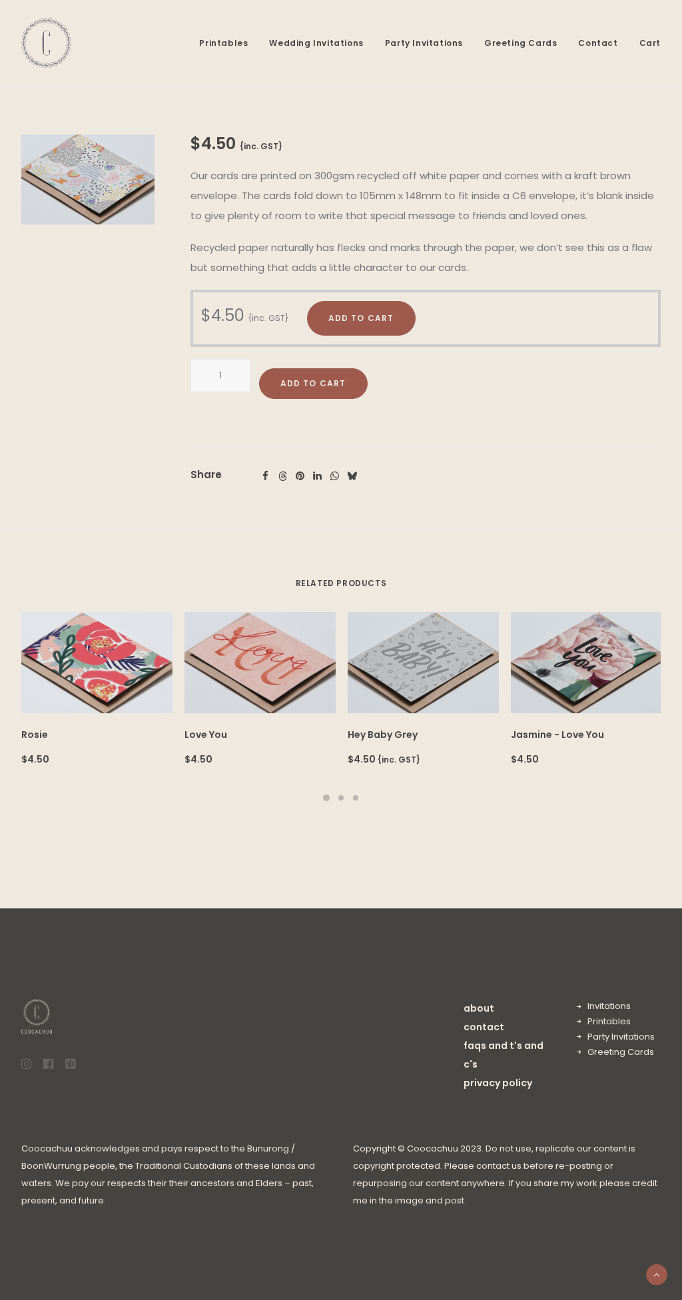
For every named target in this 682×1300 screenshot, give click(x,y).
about (479, 1008)
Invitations (609, 1006)
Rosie (34, 734)
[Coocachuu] (46, 43)
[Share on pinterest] (300, 476)
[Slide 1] (326, 798)
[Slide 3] (355, 798)
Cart (650, 43)
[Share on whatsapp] (335, 476)
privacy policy (498, 1083)
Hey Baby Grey (383, 734)
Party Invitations (424, 43)
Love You (205, 734)
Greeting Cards (520, 43)
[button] (88, 179)
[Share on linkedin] (318, 476)
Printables (223, 43)
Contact (597, 43)
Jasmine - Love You (557, 734)
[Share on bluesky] (352, 476)
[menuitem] (228, 43)
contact (484, 1027)
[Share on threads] (283, 476)
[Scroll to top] (656, 1274)
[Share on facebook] (266, 476)
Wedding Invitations (316, 43)
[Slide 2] (341, 798)
